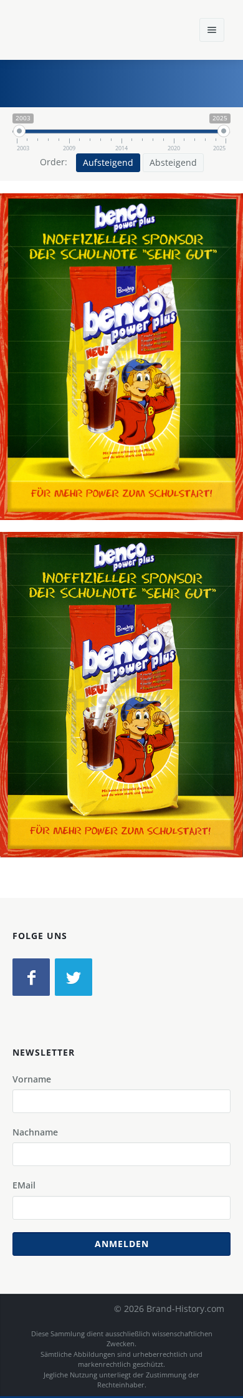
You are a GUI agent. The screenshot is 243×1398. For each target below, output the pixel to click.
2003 (199, 381)
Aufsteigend (108, 162)
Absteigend (173, 162)
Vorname (31, 1079)
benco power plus (78, 381)
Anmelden (122, 1244)
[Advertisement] (140, 81)
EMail (24, 1185)
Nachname (35, 1132)
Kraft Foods (151, 381)
